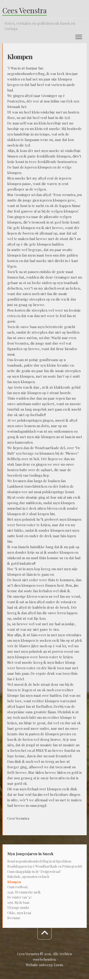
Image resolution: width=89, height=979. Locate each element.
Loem (58, 964)
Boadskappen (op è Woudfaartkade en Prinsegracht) (44, 866)
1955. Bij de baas (18, 902)
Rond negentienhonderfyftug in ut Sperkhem (39, 861)
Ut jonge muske (18, 907)
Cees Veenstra (24, 10)
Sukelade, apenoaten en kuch (28, 876)
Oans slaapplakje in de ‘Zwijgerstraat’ (34, 871)
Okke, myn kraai (19, 913)
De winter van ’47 (19, 897)
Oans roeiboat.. (18, 887)
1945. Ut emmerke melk (24, 892)
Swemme (13, 918)
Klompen (14, 882)
